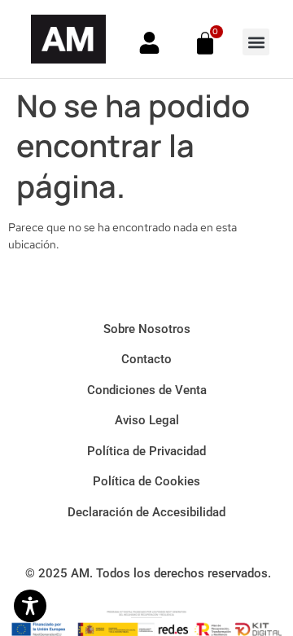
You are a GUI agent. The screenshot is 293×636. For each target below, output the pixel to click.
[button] (256, 42)
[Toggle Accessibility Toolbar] (30, 606)
